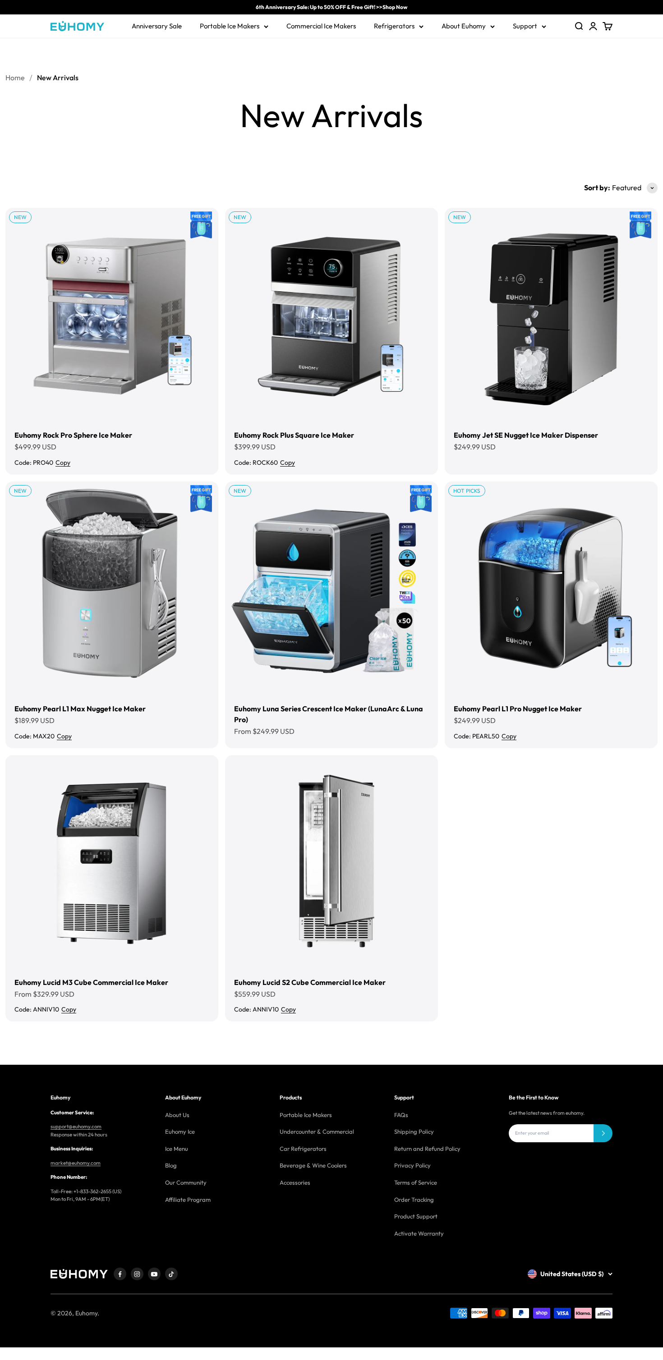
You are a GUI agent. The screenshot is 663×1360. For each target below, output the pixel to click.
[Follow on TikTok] (171, 1274)
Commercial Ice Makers (321, 26)
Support (525, 26)
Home (15, 77)
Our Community (186, 1182)
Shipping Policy (414, 1131)
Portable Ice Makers (229, 26)
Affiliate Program (188, 1199)
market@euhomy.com (76, 1163)
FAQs (401, 1114)
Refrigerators (394, 26)
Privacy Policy (412, 1165)
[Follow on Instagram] (137, 1274)
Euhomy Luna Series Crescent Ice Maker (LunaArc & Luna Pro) (328, 714)
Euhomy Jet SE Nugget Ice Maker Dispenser (526, 435)
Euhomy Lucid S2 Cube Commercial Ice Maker (310, 982)
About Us (177, 1114)
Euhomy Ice (180, 1131)
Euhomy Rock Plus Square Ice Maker (294, 435)
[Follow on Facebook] (120, 1274)
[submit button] (603, 1133)
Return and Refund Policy (427, 1148)
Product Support (415, 1216)
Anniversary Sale (157, 26)
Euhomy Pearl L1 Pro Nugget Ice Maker (518, 708)
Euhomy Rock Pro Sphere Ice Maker (73, 435)
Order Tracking (414, 1199)
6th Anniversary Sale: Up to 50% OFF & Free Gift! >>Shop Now (331, 7)
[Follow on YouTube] (154, 1274)
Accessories (295, 1182)
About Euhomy (464, 26)
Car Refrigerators (303, 1148)
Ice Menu (176, 1148)
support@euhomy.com (76, 1126)
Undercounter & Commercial (317, 1131)
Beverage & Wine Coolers (313, 1165)
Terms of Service (415, 1182)
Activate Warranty (419, 1233)
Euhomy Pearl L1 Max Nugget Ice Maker (80, 708)
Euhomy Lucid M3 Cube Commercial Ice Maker (91, 982)
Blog (171, 1165)
